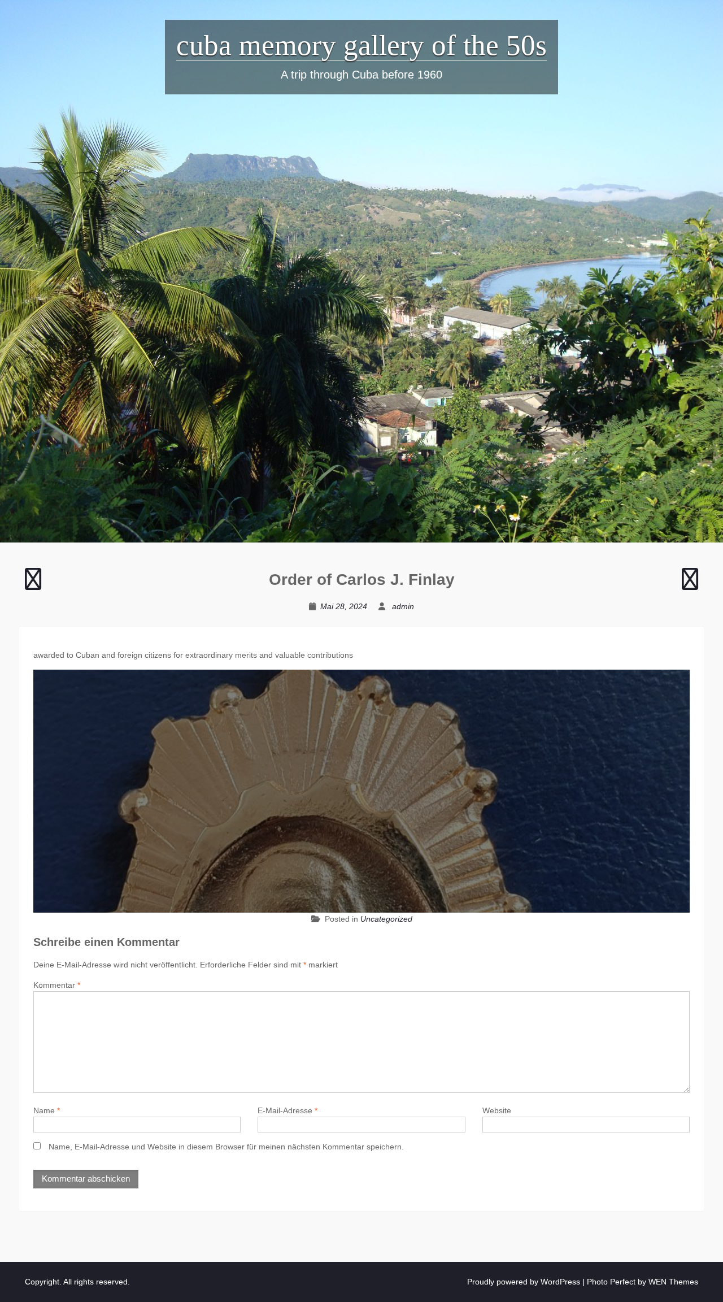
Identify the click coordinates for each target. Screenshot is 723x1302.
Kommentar (56, 984)
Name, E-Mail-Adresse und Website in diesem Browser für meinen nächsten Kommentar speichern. (226, 1146)
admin (403, 606)
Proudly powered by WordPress (523, 1281)
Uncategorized (386, 918)
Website (496, 1110)
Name (46, 1110)
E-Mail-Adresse (287, 1110)
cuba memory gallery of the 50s (361, 45)
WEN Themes (673, 1281)
